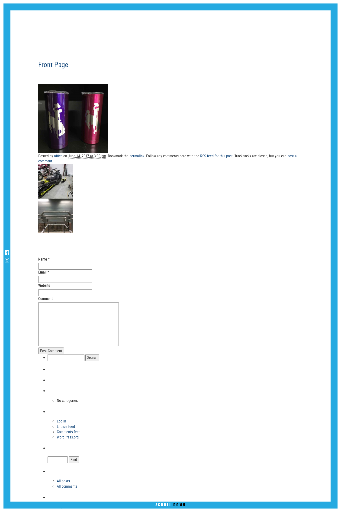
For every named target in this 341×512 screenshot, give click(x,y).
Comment (45, 298)
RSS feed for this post (216, 155)
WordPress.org (68, 437)
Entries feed (66, 426)
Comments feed (68, 431)
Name (42, 259)
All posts (63, 480)
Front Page (53, 64)
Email (42, 272)
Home (182, 17)
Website (44, 285)
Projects (276, 17)
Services (243, 17)
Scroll (170, 505)
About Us (211, 17)
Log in (61, 421)
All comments (67, 486)
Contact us (311, 17)
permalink (136, 155)
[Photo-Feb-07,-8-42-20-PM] (73, 118)
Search (175, 447)
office (58, 155)
